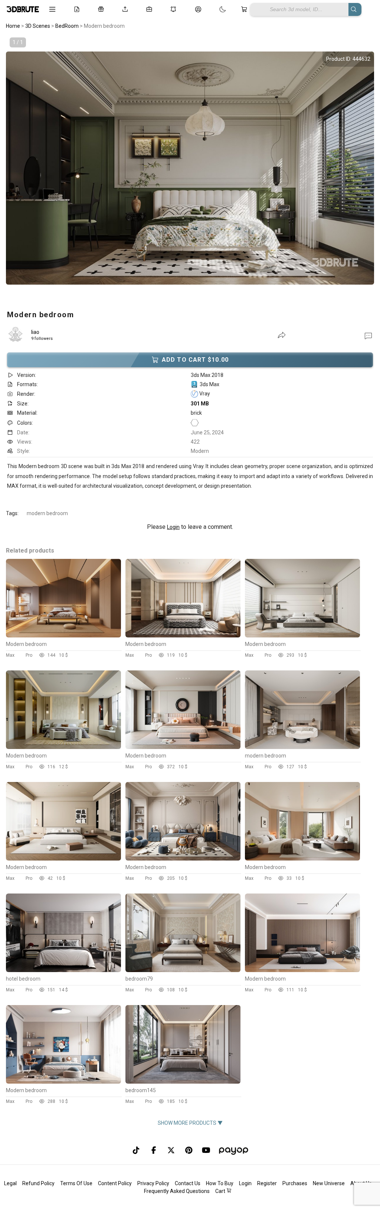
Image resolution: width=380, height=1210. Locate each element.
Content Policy (115, 1183)
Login (173, 527)
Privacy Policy (153, 1183)
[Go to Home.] (22, 9)
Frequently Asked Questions (177, 1191)
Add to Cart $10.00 (195, 359)
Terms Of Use (76, 1183)
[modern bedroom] (302, 747)
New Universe (329, 1183)
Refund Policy (38, 1183)
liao (35, 332)
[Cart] (245, 9)
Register (267, 1183)
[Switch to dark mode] (215, 9)
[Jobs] (150, 9)
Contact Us (187, 1183)
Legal (10, 1183)
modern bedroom (47, 513)
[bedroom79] (182, 970)
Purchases (294, 1183)
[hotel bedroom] (63, 970)
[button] (368, 335)
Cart (220, 1191)
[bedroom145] (182, 1082)
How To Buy (219, 1183)
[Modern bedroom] (63, 636)
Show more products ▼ (190, 1123)
